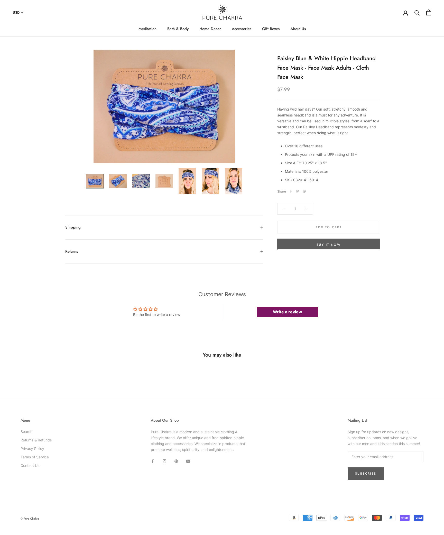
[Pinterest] (304, 191)
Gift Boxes (271, 29)
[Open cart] (428, 12)
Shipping (73, 227)
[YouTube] (188, 461)
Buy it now (329, 244)
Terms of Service (35, 457)
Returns (71, 251)
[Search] (417, 12)
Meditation (147, 29)
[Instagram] (164, 461)
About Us (298, 29)
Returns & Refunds (36, 440)
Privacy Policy (32, 448)
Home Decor (210, 29)
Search (26, 431)
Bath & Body (178, 29)
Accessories (241, 29)
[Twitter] (297, 191)
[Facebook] (290, 191)
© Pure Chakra (30, 518)
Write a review (287, 311)
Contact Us (30, 465)
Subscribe (365, 473)
